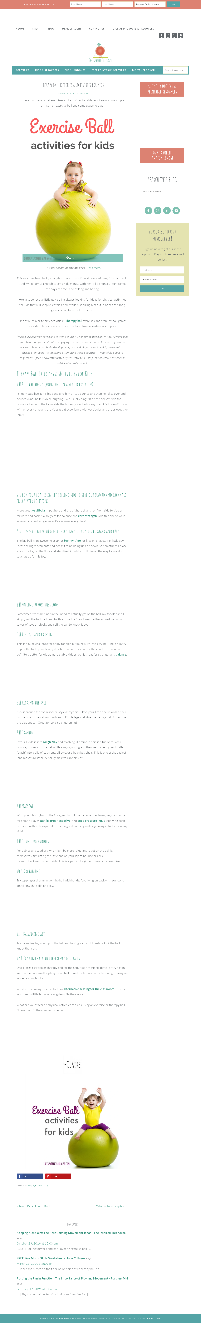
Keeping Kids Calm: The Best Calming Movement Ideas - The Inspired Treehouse (71, 1233)
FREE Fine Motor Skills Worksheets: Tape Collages (51, 1258)
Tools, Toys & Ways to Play (37, 1186)
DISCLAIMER (104, 1318)
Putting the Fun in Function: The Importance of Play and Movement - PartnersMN (72, 1278)
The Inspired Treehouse (100, 52)
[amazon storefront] (162, 162)
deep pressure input (91, 820)
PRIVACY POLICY (90, 1318)
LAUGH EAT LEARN (152, 1318)
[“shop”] (162, 95)
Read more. (94, 268)
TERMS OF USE (118, 1318)
